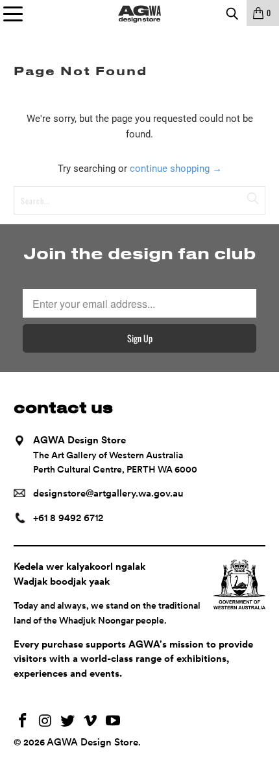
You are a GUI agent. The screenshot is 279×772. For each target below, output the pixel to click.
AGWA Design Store (92, 742)
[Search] (231, 13)
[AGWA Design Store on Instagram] (45, 722)
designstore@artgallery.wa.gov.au (108, 493)
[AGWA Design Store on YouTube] (113, 722)
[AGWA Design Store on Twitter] (68, 722)
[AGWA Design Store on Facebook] (23, 722)
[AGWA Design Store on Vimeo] (91, 722)
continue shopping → (176, 168)
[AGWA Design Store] (140, 13)
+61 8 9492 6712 (68, 518)
